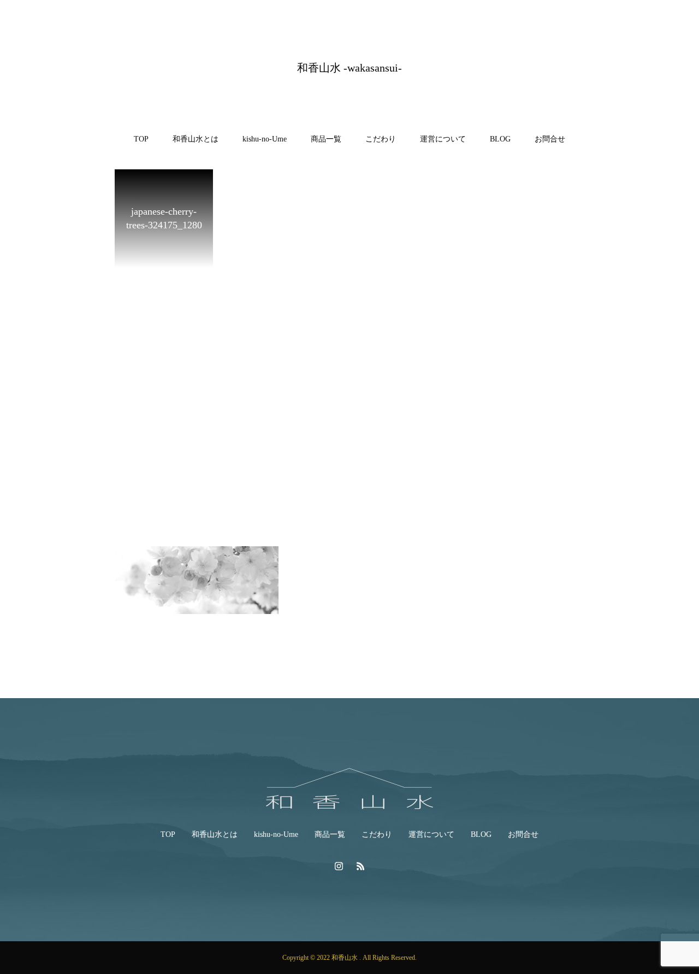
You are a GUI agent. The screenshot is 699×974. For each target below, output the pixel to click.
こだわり (380, 139)
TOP (141, 139)
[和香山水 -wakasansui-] (349, 788)
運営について (443, 139)
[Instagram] (338, 865)
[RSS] (360, 865)
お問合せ (550, 139)
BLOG (500, 139)
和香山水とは (195, 139)
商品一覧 (326, 139)
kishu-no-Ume (264, 139)
